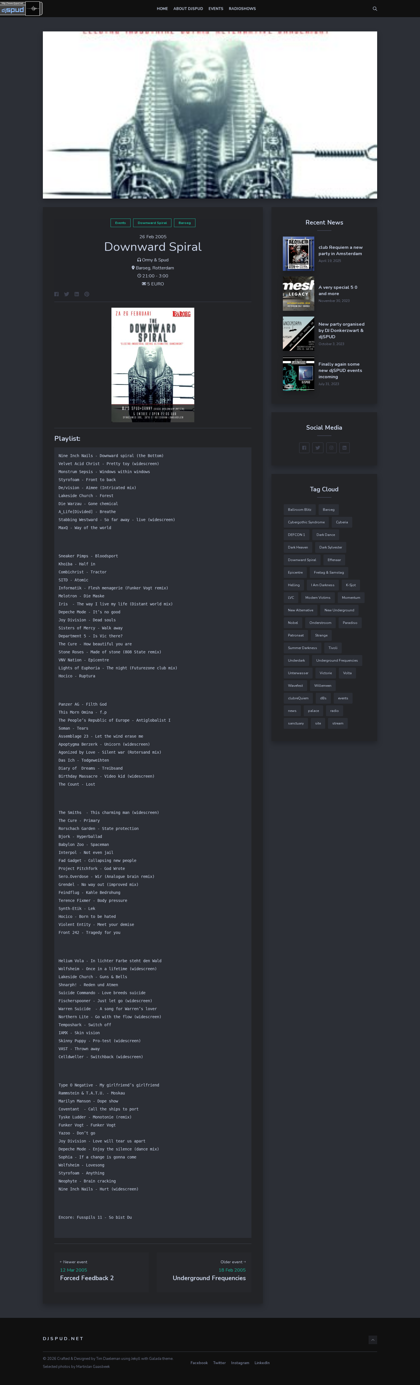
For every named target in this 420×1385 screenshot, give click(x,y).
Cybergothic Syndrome (306, 522)
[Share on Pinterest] (86, 295)
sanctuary (296, 723)
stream (337, 723)
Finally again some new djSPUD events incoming (340, 370)
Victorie (326, 673)
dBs (323, 698)
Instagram (240, 1363)
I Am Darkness (323, 585)
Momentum (351, 597)
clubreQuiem (298, 698)
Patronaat (296, 635)
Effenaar (334, 560)
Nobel (293, 623)
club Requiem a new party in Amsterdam (341, 250)
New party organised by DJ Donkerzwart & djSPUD (342, 330)
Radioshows (242, 8)
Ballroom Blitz (299, 509)
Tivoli (333, 648)
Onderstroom (320, 623)
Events (216, 8)
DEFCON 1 (296, 535)
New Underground (339, 610)
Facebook (199, 1363)
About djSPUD (188, 8)
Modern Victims (318, 597)
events (120, 223)
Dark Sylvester (330, 547)
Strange (321, 635)
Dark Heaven (298, 547)
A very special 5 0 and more (338, 290)
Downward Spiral (152, 223)
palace (313, 710)
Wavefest (295, 685)
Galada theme (161, 1358)
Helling (294, 585)
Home (162, 8)
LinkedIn (262, 1363)
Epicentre (295, 572)
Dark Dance (326, 535)
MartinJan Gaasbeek (93, 1366)
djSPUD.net (63, 1339)
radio (334, 710)
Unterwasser (298, 673)
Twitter (219, 1363)
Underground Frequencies (337, 660)
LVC (291, 597)
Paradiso (350, 623)
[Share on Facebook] (56, 295)
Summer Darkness (302, 648)
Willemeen (322, 685)
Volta (347, 673)
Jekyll (135, 1358)
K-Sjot (351, 585)
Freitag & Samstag (329, 572)
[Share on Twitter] (66, 295)
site (318, 723)
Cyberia (342, 522)
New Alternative (300, 610)
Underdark (296, 660)
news (292, 710)
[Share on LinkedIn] (77, 295)
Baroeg (185, 223)
